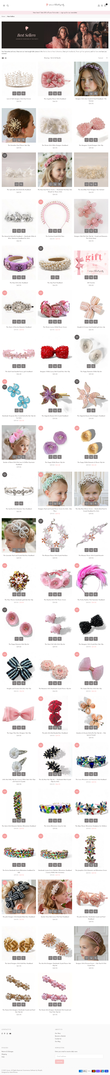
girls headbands (70, 51)
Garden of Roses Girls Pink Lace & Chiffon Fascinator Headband (19, 463)
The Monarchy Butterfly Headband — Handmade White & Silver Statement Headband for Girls (19, 237)
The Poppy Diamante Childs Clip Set (91, 371)
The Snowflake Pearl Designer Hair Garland (91, 190)
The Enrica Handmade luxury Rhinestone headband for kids (19, 871)
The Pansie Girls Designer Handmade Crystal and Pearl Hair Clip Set (19, 1011)
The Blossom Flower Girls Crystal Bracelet (91, 555)
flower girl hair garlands (83, 51)
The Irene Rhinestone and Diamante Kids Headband (91, 779)
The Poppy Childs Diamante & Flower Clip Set (91, 462)
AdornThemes (13, 1072)
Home (3, 16)
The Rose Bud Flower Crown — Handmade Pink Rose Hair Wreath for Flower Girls (55, 191)
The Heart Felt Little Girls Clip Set (55, 644)
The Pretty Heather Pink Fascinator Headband (91, 600)
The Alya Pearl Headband (55, 283)
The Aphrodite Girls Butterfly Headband (19, 190)
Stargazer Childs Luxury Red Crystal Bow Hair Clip (55, 371)
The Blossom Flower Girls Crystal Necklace (55, 555)
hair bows (96, 51)
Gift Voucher (91, 283)
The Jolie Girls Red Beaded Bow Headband (55, 733)
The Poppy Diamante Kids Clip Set (19, 644)
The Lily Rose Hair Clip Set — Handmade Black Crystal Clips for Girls (55, 781)
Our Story (58, 1033)
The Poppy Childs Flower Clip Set (55, 462)
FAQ (3, 1057)
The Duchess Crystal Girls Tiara (55, 236)
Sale (41, 202)
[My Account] (99, 5)
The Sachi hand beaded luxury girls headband (18, 371)
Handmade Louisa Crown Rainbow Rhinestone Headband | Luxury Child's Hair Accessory (55, 871)
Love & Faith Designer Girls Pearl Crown (19, 99)
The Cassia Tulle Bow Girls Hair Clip (91, 689)
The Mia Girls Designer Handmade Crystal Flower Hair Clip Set (55, 964)
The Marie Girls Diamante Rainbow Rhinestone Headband (19, 826)
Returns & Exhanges (7, 1051)
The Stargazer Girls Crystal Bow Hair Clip (91, 644)
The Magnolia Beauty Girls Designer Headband (91, 416)
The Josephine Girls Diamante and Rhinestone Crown (91, 870)
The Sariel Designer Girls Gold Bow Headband (19, 963)
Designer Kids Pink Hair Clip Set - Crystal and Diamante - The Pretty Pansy (91, 237)
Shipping (4, 1054)
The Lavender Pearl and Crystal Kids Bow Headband (18, 555)
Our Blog (57, 1041)
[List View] (5, 58)
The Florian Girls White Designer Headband (55, 145)
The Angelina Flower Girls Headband (55, 99)
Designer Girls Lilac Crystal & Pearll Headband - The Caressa (91, 100)
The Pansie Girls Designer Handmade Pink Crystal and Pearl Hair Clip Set (55, 1011)
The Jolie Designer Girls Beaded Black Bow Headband (19, 917)
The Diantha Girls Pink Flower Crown (55, 600)
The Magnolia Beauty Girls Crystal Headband (55, 416)
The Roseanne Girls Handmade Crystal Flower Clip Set (55, 689)
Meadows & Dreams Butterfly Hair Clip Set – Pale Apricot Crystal (91, 734)
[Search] (8, 5)
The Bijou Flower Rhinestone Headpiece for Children (91, 826)
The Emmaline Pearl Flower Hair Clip (19, 145)
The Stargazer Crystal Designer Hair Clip (91, 145)
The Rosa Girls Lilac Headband (19, 283)
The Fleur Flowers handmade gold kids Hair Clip (19, 600)
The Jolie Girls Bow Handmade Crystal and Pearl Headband (91, 918)
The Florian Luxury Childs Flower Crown (55, 327)
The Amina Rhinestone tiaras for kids (55, 826)
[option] (55, 12)
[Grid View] (3, 58)
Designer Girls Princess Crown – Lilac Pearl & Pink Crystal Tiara (91, 964)
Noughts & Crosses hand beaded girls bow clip (91, 327)
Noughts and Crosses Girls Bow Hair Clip (19, 689)
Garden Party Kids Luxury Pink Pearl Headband (55, 917)
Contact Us (58, 1039)
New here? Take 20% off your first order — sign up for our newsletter (55, 12)
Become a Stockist (60, 1036)
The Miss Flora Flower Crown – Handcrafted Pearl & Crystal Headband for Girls (91, 510)
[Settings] (102, 5)
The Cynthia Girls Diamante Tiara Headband (19, 509)
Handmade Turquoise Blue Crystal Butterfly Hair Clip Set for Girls (19, 417)
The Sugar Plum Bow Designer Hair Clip (19, 733)
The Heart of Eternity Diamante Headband (18, 327)
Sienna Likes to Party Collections (52, 51)
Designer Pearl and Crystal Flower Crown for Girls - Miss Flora (55, 510)
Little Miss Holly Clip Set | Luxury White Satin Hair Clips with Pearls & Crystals (18, 781)
